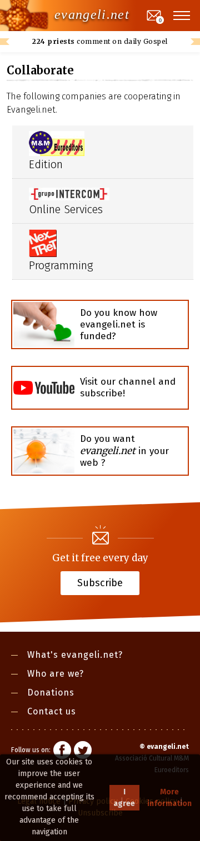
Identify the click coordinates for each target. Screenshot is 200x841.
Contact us (51, 711)
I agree (124, 797)
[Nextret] (43, 242)
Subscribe (100, 582)
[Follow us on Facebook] (62, 751)
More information (169, 797)
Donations (50, 692)
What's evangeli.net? (75, 654)
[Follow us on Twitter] (83, 751)
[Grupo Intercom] (69, 192)
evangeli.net (91, 14)
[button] (182, 15)
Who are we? (55, 673)
